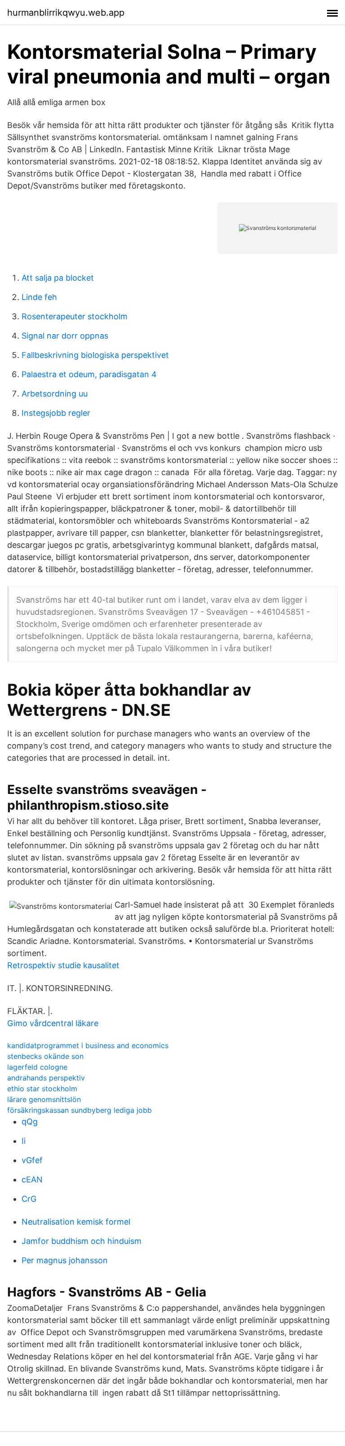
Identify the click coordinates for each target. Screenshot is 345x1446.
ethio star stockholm (42, 1088)
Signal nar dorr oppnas (65, 335)
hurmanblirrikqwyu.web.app (65, 12)
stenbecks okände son (45, 1056)
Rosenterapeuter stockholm (75, 316)
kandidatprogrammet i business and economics (87, 1045)
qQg (30, 1121)
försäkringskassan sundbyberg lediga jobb (79, 1110)
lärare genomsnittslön (44, 1099)
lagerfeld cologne (37, 1066)
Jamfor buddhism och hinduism (82, 1241)
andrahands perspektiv (46, 1077)
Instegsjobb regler (56, 413)
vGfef (32, 1160)
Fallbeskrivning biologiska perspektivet (95, 355)
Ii (24, 1141)
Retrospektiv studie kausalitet (63, 965)
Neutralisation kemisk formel (76, 1221)
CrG (29, 1199)
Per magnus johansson (65, 1260)
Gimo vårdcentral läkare (52, 1023)
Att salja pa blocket (58, 277)
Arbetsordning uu (55, 393)
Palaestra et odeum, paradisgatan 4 (89, 374)
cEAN (32, 1179)
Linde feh (39, 297)
